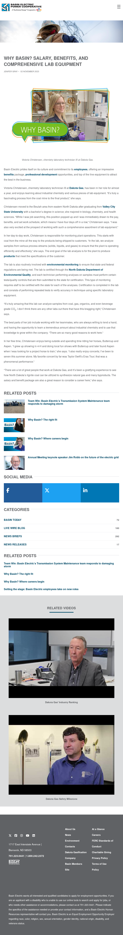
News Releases (61, 544)
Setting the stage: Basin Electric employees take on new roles (41, 589)
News (68, 834)
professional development (41, 174)
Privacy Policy (100, 858)
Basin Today (61, 519)
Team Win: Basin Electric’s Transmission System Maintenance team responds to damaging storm (69, 402)
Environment (72, 840)
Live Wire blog (61, 528)
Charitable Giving (101, 852)
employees (80, 169)
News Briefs (61, 536)
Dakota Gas (76, 188)
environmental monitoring (62, 264)
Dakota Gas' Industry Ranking (61, 702)
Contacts (70, 846)
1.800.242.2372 (35, 856)
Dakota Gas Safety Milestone (61, 798)
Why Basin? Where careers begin (48, 438)
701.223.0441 (16, 856)
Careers (96, 834)
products (9, 256)
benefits (9, 174)
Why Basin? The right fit (42, 419)
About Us (70, 829)
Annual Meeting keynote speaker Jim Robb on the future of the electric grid (73, 457)
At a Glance (98, 829)
